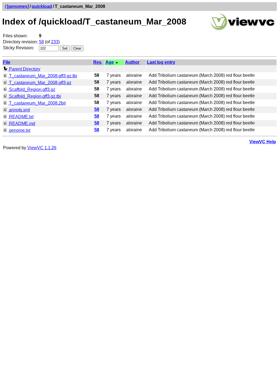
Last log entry (161, 62)
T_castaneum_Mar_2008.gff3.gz (39, 82)
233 (54, 41)
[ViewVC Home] (242, 30)
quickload (42, 6)
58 (41, 41)
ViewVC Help (262, 141)
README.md (21, 123)
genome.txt (19, 130)
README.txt (21, 116)
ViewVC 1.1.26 (41, 147)
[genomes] (18, 6)
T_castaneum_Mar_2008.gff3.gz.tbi (42, 76)
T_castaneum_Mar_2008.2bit (37, 103)
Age (109, 62)
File (6, 62)
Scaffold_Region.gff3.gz (31, 89)
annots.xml (19, 110)
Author (132, 62)
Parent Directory (24, 69)
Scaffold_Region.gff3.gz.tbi (34, 96)
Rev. (97, 62)
